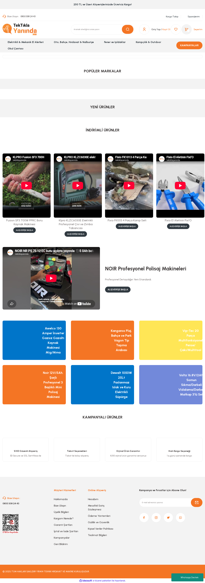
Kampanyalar (62, 537)
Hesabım (93, 499)
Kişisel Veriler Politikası (100, 528)
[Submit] (196, 502)
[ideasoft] (85, 580)
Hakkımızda (61, 499)
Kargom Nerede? (64, 518)
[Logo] (20, 29)
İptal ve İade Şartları (66, 531)
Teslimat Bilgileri (97, 535)
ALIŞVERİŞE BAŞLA (24, 230)
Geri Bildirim (61, 544)
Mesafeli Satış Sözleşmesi (96, 507)
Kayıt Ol (166, 29)
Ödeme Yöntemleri (99, 515)
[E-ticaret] (102, 580)
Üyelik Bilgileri (61, 512)
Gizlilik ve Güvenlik (98, 522)
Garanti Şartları (63, 524)
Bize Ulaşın (60, 505)
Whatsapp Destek (189, 577)
